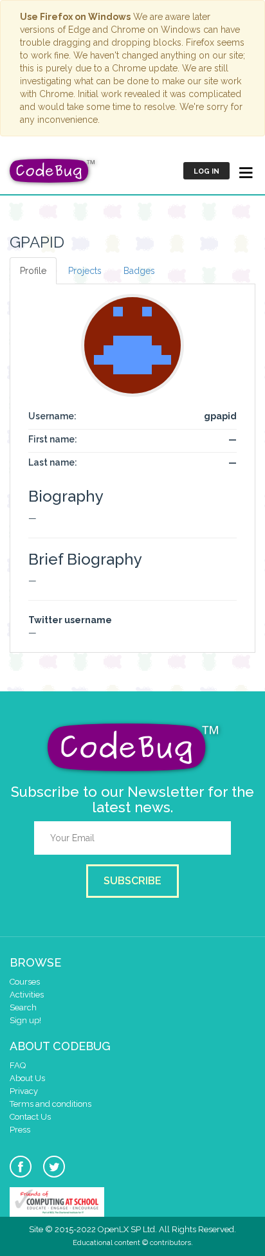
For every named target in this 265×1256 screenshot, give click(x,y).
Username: (52, 416)
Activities (27, 994)
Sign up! (25, 1020)
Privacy (24, 1091)
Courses (25, 982)
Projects (85, 271)
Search (23, 1007)
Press (20, 1129)
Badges (139, 271)
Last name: (52, 462)
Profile (33, 271)
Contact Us (30, 1117)
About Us (27, 1078)
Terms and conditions (50, 1104)
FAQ (18, 1065)
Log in (206, 171)
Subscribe (132, 881)
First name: (52, 439)
